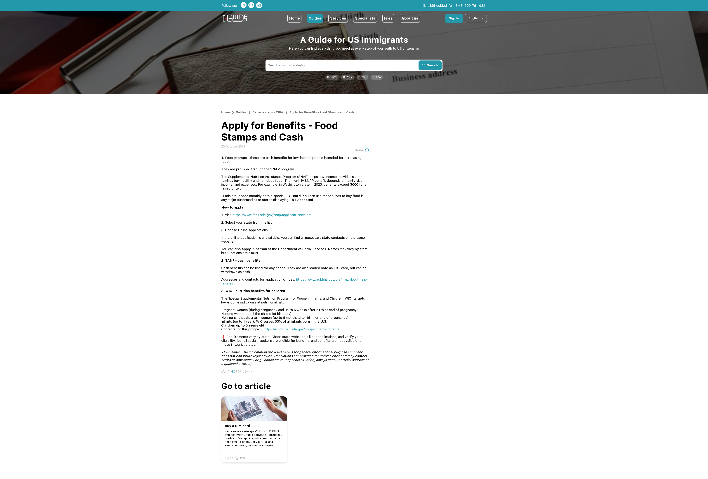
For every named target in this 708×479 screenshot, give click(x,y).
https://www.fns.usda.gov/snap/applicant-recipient (272, 215)
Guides (315, 18)
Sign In (454, 18)
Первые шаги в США (267, 112)
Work (349, 77)
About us (409, 18)
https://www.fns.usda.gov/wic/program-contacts (301, 329)
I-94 (378, 77)
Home (294, 18)
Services (338, 18)
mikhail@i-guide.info (436, 6)
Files (388, 18)
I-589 (334, 77)
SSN (364, 77)
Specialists (365, 18)
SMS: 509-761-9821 (471, 6)
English (474, 18)
